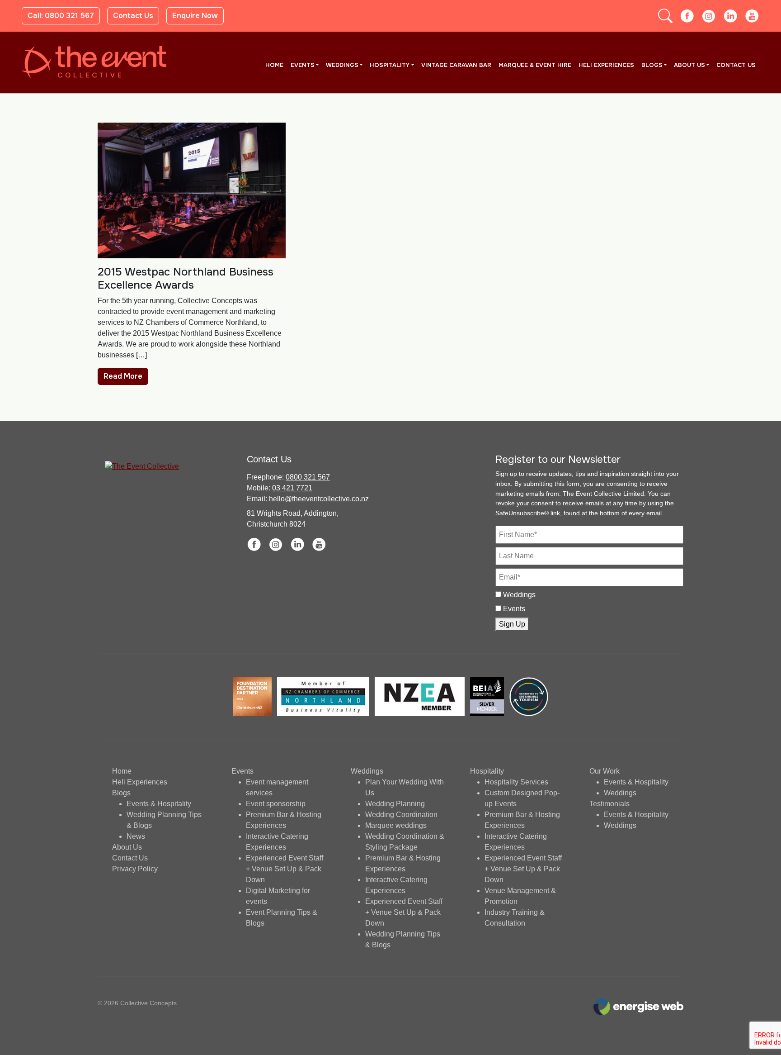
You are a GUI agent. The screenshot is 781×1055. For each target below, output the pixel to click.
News (136, 836)
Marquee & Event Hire (535, 65)
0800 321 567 (308, 477)
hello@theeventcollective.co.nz (319, 499)
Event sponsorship (276, 804)
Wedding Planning (395, 804)
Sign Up (512, 624)
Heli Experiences (606, 65)
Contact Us (133, 15)
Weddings (342, 65)
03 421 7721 (292, 488)
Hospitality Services (516, 782)
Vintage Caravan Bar (456, 65)
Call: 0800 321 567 (61, 15)
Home (274, 65)
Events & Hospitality (159, 804)
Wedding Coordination (401, 814)
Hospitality (389, 65)
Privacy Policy (135, 869)
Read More (123, 376)
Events (303, 65)
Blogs (652, 65)
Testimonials (609, 804)
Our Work (604, 771)
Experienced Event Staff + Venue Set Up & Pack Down (284, 869)
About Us (689, 65)
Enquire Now (195, 15)
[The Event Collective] (94, 62)
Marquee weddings (396, 825)
